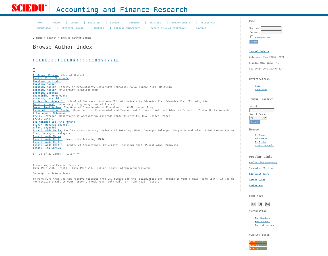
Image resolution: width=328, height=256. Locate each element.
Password (254, 32)
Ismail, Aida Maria (47, 130)
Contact (201, 28)
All (116, 60)
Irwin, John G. (44, 119)
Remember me (262, 37)
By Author (261, 138)
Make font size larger (267, 203)
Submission (44, 28)
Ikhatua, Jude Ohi (46, 98)
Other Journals (264, 145)
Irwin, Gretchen (44, 116)
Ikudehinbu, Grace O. (48, 101)
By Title (260, 142)
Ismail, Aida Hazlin (47, 139)
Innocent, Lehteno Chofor (51, 110)
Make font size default (260, 203)
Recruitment (209, 22)
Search (114, 22)
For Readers (262, 218)
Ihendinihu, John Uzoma (50, 95)
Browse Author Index (76, 37)
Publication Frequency (263, 162)
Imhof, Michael (44, 104)
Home (40, 22)
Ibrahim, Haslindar (47, 81)
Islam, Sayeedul (44, 127)
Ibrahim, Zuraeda (45, 92)
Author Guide (257, 179)
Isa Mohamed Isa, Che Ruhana (54, 121)
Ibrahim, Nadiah (44, 87)
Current (134, 22)
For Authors (262, 221)
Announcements (181, 22)
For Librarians (264, 225)
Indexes (99, 28)
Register (94, 22)
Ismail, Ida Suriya (47, 148)
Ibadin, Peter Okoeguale (51, 78)
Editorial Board (259, 174)
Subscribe (261, 89)
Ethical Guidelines (127, 28)
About (56, 22)
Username (254, 28)
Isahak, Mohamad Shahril (51, 124)
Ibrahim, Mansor (44, 84)
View (257, 85)
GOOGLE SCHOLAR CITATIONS (168, 28)
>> (78, 153)
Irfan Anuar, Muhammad (49, 113)
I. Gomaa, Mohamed (46, 75)
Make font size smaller (253, 203)
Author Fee (256, 185)
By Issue (260, 135)
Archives (155, 22)
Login (74, 22)
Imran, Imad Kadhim (47, 107)
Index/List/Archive (261, 168)
